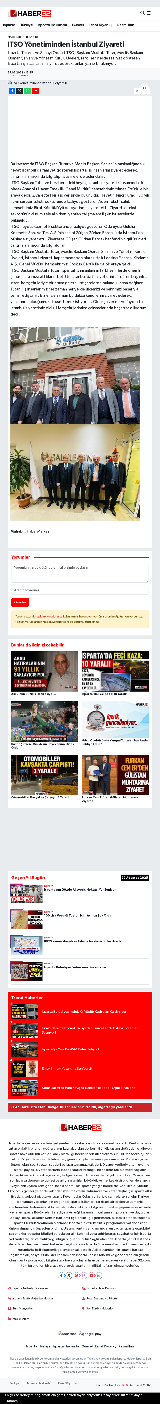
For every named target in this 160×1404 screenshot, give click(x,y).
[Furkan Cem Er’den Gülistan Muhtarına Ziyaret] (115, 775)
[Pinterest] (76, 1275)
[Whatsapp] (98, 1275)
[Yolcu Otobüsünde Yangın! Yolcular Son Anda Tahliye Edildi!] (115, 719)
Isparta (9, 25)
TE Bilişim (121, 1385)
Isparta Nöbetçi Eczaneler (30, 1288)
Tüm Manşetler (22, 1308)
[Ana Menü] (149, 13)
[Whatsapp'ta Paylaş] (27, 91)
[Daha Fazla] (35, 91)
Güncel (78, 25)
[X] (68, 1275)
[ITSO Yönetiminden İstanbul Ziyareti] (80, 83)
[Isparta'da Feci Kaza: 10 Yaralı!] (115, 671)
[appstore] (67, 1334)
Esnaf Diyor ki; (100, 25)
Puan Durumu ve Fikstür (102, 1298)
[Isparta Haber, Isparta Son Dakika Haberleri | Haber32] (29, 13)
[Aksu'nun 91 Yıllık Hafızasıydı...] (44, 671)
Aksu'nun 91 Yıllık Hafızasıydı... (33, 694)
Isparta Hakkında (52, 25)
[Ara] (142, 13)
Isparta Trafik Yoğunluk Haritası (33, 1298)
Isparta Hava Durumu (102, 1288)
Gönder (20, 602)
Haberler (14, 36)
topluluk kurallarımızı (49, 616)
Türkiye (26, 25)
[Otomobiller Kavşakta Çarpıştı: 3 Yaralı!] (44, 775)
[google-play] (90, 1334)
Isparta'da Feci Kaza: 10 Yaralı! (104, 694)
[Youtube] (91, 1275)
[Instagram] (83, 1275)
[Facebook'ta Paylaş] (12, 91)
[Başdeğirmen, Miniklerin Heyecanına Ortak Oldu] (44, 721)
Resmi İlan (125, 25)
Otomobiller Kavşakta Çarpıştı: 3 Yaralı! (40, 797)
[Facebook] (61, 1275)
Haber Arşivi (21, 1318)
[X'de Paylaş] (19, 91)
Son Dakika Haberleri (100, 1308)
